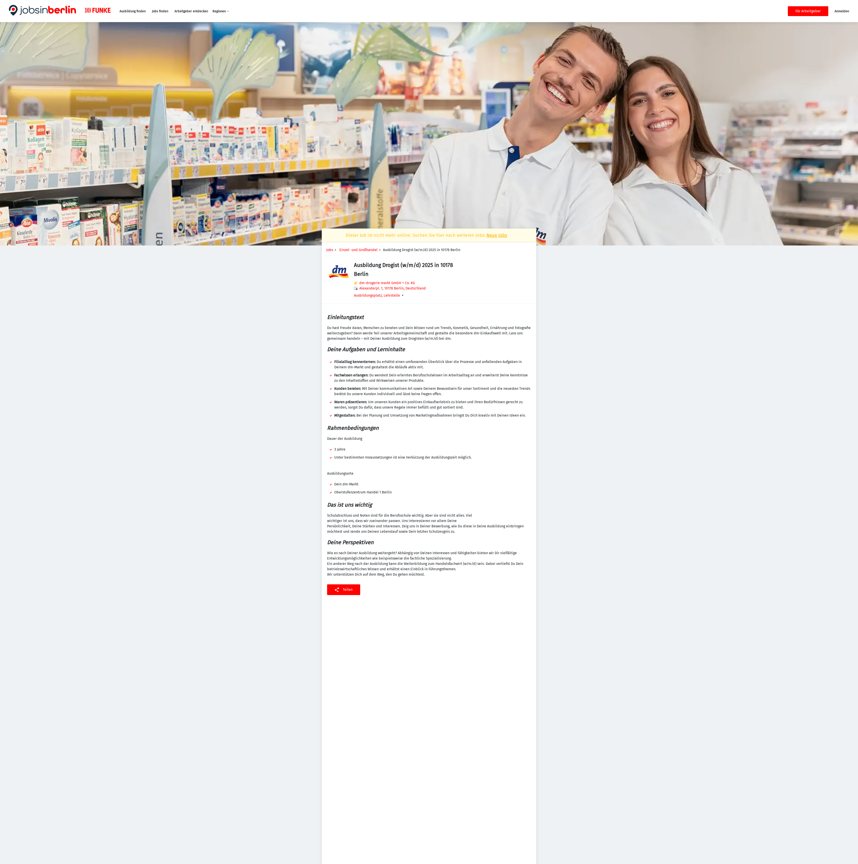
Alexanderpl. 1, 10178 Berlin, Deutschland (392, 288)
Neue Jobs (496, 235)
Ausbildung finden (133, 11)
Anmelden (842, 11)
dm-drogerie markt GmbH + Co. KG (387, 283)
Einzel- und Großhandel (358, 250)
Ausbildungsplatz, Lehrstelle (377, 296)
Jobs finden (160, 11)
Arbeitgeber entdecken (191, 11)
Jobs (329, 250)
